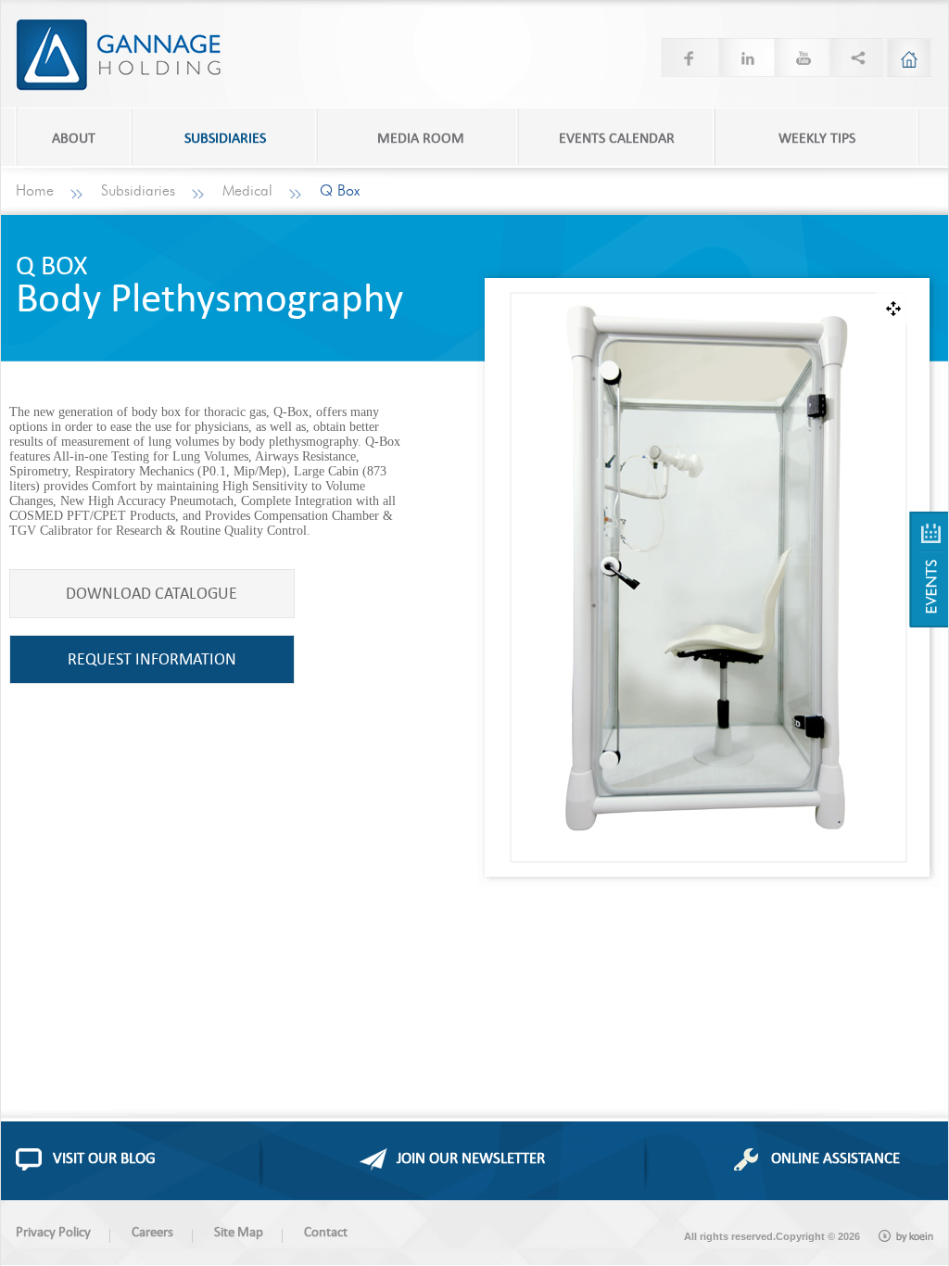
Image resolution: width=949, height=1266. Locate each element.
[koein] (906, 1236)
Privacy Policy (53, 1231)
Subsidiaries (138, 191)
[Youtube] (800, 57)
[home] (909, 57)
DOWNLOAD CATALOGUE (151, 592)
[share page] (855, 57)
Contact (326, 1231)
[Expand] (892, 308)
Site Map (238, 1231)
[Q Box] (928, 569)
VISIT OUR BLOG (104, 1157)
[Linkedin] (744, 57)
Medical (247, 191)
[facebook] (688, 57)
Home (35, 191)
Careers (152, 1231)
